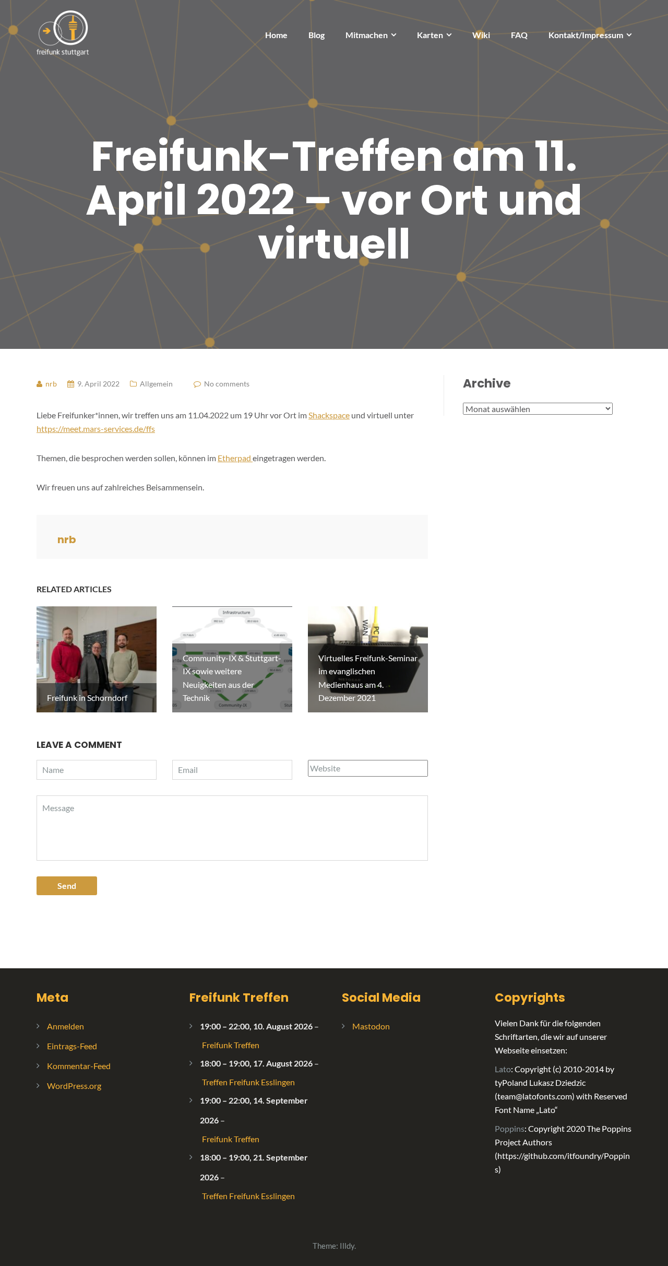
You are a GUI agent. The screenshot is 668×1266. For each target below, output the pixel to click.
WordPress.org (74, 1086)
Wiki (481, 35)
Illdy (347, 1245)
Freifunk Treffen (239, 997)
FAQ (519, 35)
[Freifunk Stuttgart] (63, 32)
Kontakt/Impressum (585, 35)
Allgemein (156, 383)
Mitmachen (366, 35)
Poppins (509, 1128)
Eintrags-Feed (72, 1046)
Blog (316, 35)
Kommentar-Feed (79, 1066)
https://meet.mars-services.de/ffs (96, 428)
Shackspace (329, 415)
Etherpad (235, 458)
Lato (503, 1069)
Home (276, 35)
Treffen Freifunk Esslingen (248, 1082)
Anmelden (65, 1026)
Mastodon (371, 1026)
